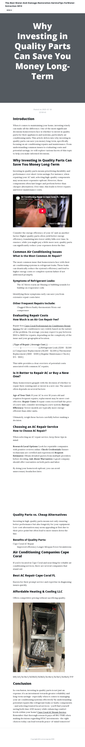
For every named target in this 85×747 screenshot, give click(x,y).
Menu (9, 10)
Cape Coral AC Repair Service (51, 712)
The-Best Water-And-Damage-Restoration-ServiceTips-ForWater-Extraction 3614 (40, 4)
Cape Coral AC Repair (23, 543)
